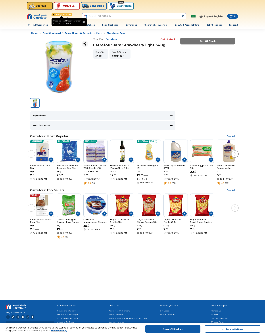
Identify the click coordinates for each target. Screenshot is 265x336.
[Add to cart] (51, 159)
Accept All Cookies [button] (172, 329)
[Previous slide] (28, 151)
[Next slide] (231, 151)
